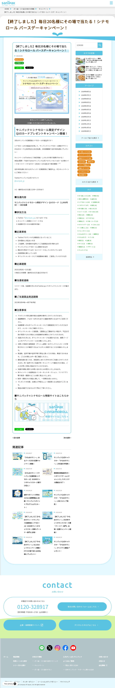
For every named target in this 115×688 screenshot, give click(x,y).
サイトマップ (65, 682)
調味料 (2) (82, 247)
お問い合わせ (103, 657)
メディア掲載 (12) (84, 165)
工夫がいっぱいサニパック (72, 657)
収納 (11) (94, 227)
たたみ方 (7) (82, 237)
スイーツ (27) (83, 212)
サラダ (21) (90, 218)
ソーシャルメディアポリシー (48, 682)
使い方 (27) (93, 208)
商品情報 (16, 657)
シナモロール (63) (84, 202)
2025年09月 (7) (86, 131)
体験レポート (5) (84, 168)
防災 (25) (81, 215)
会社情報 (102, 665)
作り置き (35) (83, 208)
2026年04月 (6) (86, 106)
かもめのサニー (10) (85, 234)
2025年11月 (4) (86, 124)
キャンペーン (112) (84, 155)
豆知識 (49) (96, 202)
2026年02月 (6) (86, 113)
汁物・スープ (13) (92, 221)
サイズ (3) (82, 243)
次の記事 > (67, 438)
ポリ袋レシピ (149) (85, 196)
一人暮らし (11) (83, 227)
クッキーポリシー (29, 682)
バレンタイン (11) (84, 231)
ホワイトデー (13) (84, 224)
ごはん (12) (96, 224)
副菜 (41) (94, 205)
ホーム (5, 657)
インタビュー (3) (84, 171)
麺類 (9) (96, 234)
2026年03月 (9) (86, 109)
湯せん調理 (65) (83, 199)
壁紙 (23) (90, 215)
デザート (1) (91, 247)
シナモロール (19, 63)
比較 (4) (88, 240)
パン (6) (91, 237)
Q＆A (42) (82, 162)
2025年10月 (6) (86, 127)
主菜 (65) (94, 199)
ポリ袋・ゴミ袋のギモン (43, 669)
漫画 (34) (90, 162)
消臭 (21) (81, 218)
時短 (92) (96, 196)
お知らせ (102, 661)
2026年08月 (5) (86, 91)
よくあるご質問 (68, 661)
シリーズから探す (19, 665)
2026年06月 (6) (86, 99)
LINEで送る (19, 68)
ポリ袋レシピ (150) (84, 152)
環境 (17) (81, 221)
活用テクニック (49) (85, 158)
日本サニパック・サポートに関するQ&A (79, 669)
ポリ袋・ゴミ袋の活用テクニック (46, 661)
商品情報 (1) (82, 175)
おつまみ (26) (94, 212)
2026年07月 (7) (86, 95)
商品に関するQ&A (71, 665)
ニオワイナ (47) (83, 205)
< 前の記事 (16, 438)
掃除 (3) (90, 243)
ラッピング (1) (83, 250)
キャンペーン (19, 59)
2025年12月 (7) (86, 120)
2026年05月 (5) (86, 102)
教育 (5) (81, 240)
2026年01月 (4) (86, 117)
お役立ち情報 (37, 657)
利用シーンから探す (20, 661)
